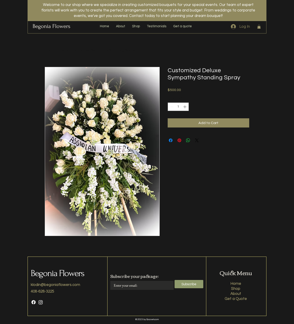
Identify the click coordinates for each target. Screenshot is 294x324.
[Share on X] (197, 140)
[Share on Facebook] (170, 140)
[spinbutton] (178, 107)
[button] (259, 27)
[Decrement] (171, 107)
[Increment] (185, 107)
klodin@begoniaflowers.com (55, 285)
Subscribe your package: (134, 276)
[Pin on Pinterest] (179, 140)
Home (50, 50)
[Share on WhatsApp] (188, 140)
